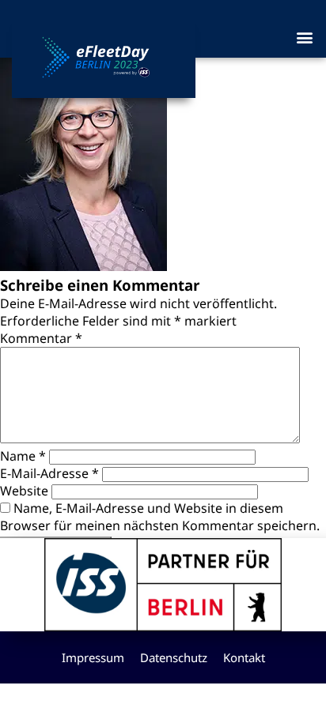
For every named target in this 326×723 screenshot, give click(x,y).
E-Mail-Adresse (49, 473)
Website (24, 490)
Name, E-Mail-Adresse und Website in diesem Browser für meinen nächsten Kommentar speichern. (160, 516)
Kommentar (41, 338)
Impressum (93, 657)
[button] (305, 37)
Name (23, 456)
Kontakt (244, 657)
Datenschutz (173, 657)
